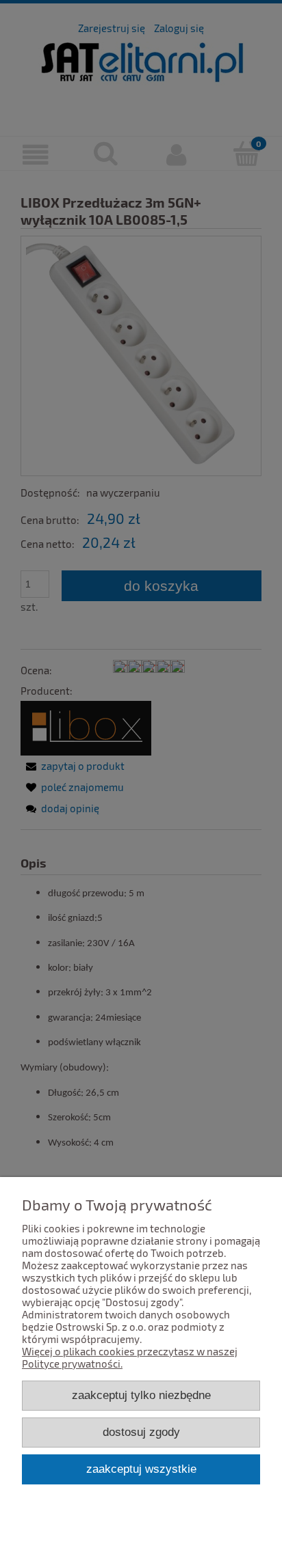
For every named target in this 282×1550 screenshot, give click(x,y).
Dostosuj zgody (141, 1432)
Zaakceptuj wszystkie (141, 1469)
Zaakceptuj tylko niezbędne (141, 1395)
